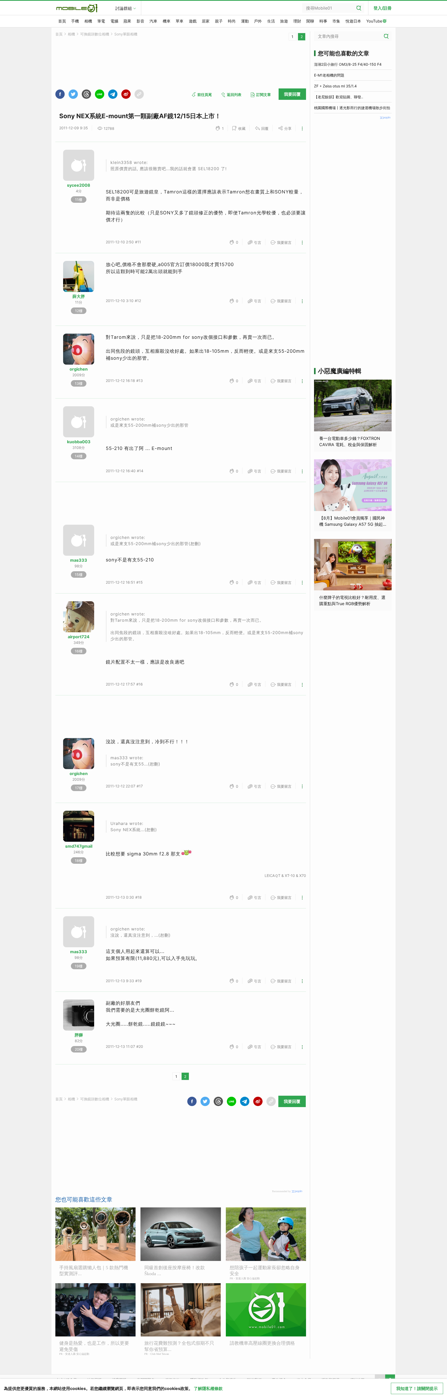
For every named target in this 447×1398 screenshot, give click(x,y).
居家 (206, 21)
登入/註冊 (383, 8)
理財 (297, 21)
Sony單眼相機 (125, 34)
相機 (88, 21)
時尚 (232, 21)
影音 (140, 21)
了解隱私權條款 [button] (208, 1388)
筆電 (101, 21)
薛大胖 (78, 296)
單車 (179, 21)
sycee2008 (78, 185)
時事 (323, 21)
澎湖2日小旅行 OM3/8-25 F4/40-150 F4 (348, 64)
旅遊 (284, 21)
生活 (271, 21)
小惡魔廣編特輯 (339, 371)
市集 (336, 21)
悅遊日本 (353, 21)
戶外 (258, 21)
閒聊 (310, 21)
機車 (166, 21)
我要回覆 (292, 94)
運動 (245, 21)
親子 (219, 21)
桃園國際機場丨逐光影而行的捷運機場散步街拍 (352, 108)
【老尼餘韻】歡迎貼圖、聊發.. (338, 97)
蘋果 (127, 21)
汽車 (153, 21)
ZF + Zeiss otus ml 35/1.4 (335, 86)
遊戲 (193, 21)
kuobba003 (79, 441)
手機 (75, 21)
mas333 (78, 560)
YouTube (374, 21)
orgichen (79, 369)
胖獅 (78, 1035)
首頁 (62, 21)
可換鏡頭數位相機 (94, 34)
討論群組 (123, 8)
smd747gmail (78, 846)
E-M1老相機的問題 (329, 75)
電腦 (114, 21)
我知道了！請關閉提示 (417, 1388)
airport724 (79, 636)
